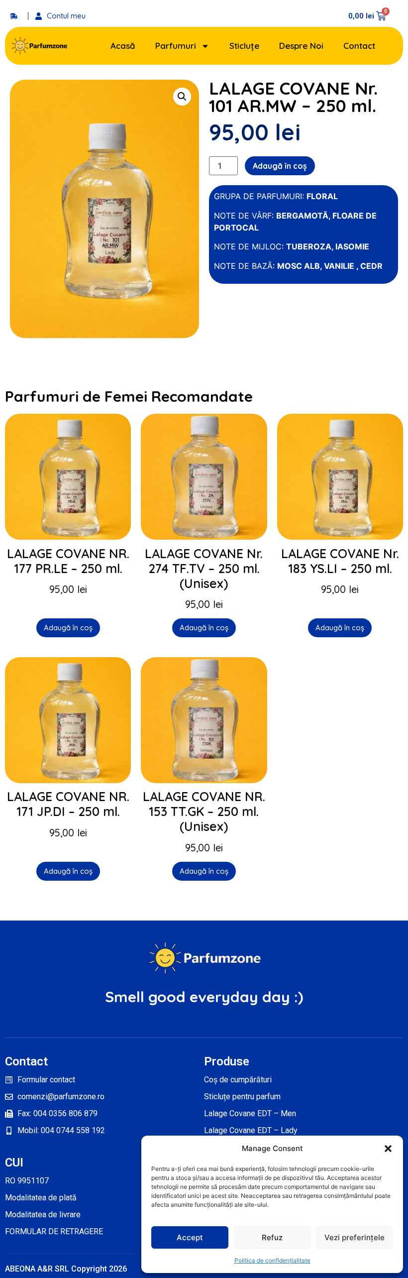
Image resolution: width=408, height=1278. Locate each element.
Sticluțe (244, 45)
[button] (388, 1149)
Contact (359, 45)
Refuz (272, 1237)
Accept (190, 1237)
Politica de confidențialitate (272, 1260)
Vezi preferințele (354, 1237)
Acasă (122, 45)
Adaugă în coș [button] (68, 627)
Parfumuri (175, 45)
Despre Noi (301, 45)
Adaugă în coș (280, 166)
